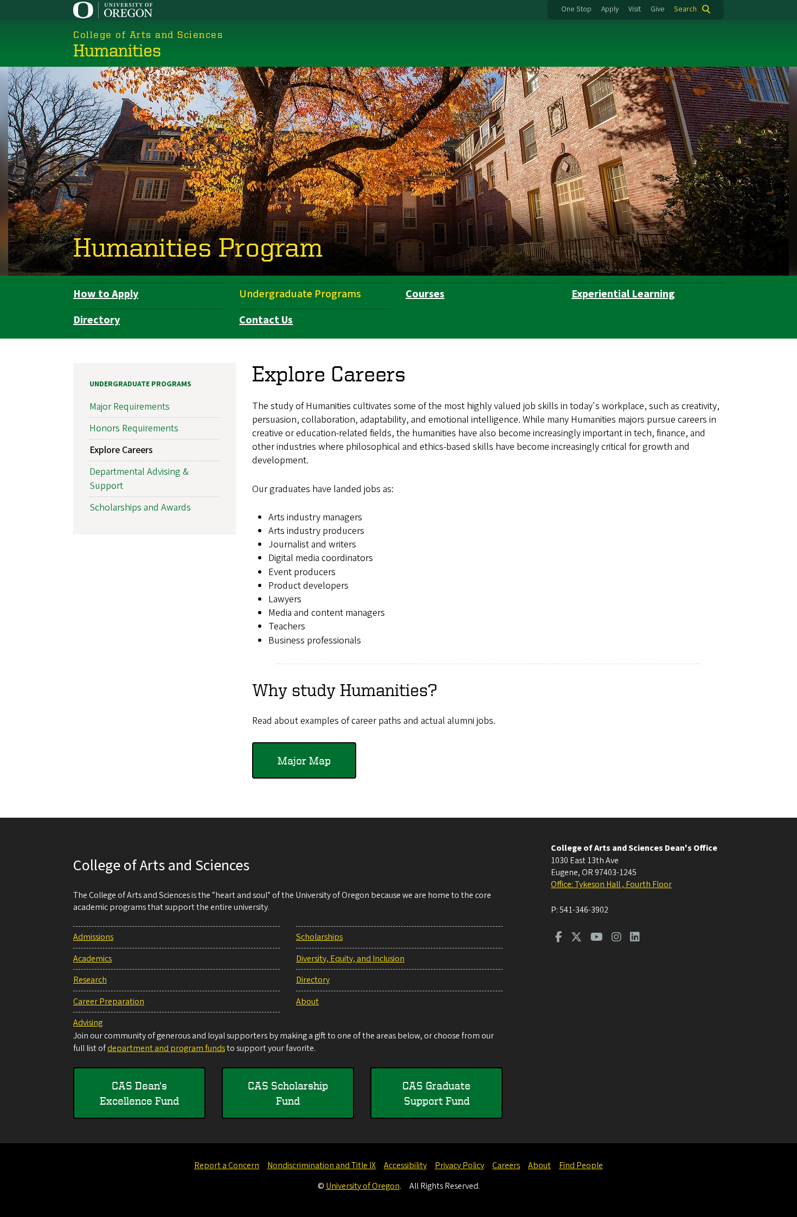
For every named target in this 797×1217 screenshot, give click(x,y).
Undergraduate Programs (300, 294)
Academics (92, 959)
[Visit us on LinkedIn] (635, 938)
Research (90, 980)
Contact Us (266, 320)
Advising (87, 1023)
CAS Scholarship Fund (288, 1093)
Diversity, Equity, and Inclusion (350, 959)
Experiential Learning (623, 294)
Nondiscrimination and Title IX (321, 1165)
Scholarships (319, 937)
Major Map (304, 760)
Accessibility (405, 1165)
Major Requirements (129, 406)
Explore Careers (121, 450)
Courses (425, 294)
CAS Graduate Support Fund (436, 1093)
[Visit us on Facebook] (559, 938)
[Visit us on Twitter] (576, 938)
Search (685, 9)
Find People (581, 1165)
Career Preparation (108, 1002)
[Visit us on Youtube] (596, 938)
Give (658, 9)
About (307, 1002)
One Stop (576, 9)
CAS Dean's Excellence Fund (139, 1093)
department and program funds (166, 1048)
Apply (610, 9)
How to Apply (105, 294)
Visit (634, 9)
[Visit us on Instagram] (616, 938)
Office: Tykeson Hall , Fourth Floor (611, 884)
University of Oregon (363, 1186)
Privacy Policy (459, 1165)
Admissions (93, 937)
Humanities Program (198, 246)
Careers (506, 1165)
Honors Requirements (133, 428)
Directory (96, 320)
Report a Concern (226, 1165)
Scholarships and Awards (140, 507)
